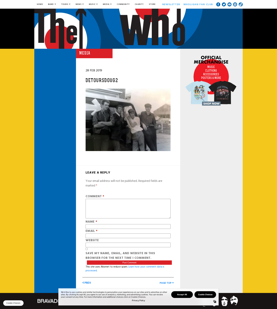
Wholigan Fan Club (198, 4)
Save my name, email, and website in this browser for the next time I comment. (120, 255)
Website (92, 240)
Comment (95, 196)
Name (91, 222)
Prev (87, 282)
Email (91, 231)
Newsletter (171, 4)
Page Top (166, 283)
